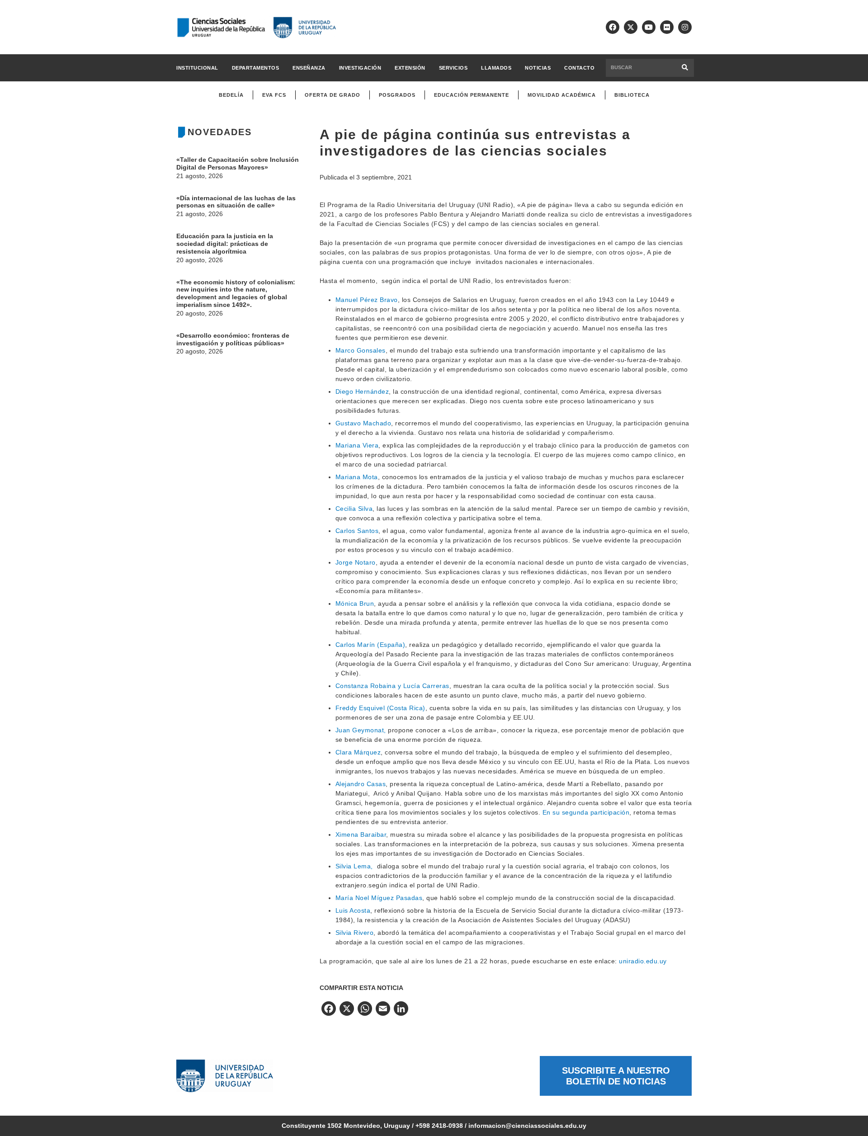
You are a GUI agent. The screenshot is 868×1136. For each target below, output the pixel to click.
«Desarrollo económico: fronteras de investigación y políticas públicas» (232, 339)
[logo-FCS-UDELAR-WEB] (256, 27)
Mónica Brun (354, 603)
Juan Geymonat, (360, 730)
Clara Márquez (358, 752)
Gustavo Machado (363, 423)
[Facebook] (612, 27)
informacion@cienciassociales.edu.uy (527, 1125)
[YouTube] (649, 27)
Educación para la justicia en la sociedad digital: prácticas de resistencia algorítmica (224, 243)
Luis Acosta (353, 910)
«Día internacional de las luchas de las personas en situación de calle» (236, 201)
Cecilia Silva (354, 508)
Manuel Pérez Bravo (366, 299)
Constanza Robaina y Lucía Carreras (392, 685)
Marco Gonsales (360, 350)
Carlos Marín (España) (370, 644)
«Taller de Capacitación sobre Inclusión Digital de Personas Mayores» (237, 163)
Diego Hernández (362, 391)
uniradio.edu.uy (643, 961)
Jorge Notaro (355, 562)
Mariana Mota (356, 477)
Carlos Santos (357, 530)
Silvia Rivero (354, 932)
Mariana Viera (357, 445)
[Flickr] (667, 27)
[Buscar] (685, 67)
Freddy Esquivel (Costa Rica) (380, 708)
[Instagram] (685, 27)
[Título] (630, 27)
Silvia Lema (353, 866)
